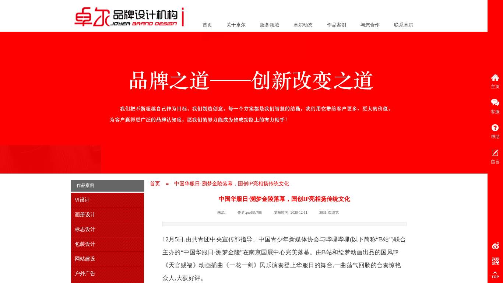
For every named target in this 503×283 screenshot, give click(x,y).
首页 (207, 25)
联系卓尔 (403, 25)
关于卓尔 (236, 25)
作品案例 (336, 25)
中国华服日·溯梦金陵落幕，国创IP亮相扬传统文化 (231, 183)
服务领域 (269, 25)
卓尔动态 (303, 25)
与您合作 (370, 25)
